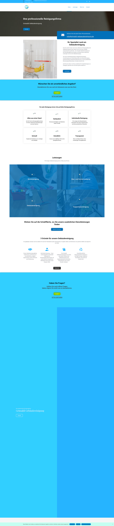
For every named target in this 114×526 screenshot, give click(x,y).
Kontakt (88, 7)
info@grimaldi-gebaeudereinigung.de (80, 36)
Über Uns (82, 7)
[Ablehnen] (112, 524)
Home (69, 7)
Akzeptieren (72, 524)
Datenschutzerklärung (86, 524)
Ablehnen (78, 524)
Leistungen (75, 7)
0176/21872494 (57, 96)
